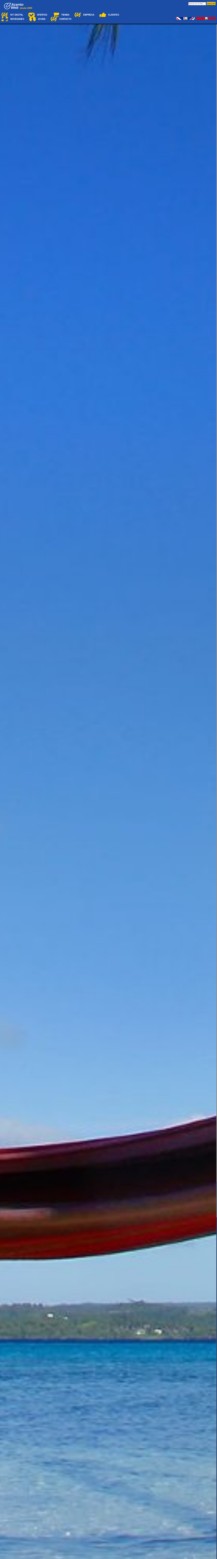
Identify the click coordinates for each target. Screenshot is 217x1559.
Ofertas (42, 15)
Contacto (65, 19)
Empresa (88, 15)
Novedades (17, 19)
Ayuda (41, 19)
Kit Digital (16, 15)
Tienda (65, 15)
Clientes (113, 15)
